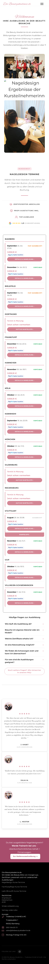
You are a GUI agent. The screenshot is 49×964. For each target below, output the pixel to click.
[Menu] (41, 3)
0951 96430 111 (12, 927)
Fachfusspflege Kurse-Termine (14, 887)
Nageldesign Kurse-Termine (13, 882)
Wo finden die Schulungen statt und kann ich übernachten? (21, 652)
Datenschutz (7, 900)
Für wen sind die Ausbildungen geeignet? (19, 660)
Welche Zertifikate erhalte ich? (19, 639)
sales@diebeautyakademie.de (18, 930)
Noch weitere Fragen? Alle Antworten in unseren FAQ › (24, 671)
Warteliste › (24, 534)
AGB (4, 902)
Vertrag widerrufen (9, 910)
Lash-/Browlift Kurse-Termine (14, 891)
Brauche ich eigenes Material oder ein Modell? (22, 631)
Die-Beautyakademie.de (17, 4)
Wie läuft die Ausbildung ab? (18, 624)
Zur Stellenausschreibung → (25, 856)
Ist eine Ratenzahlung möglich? (19, 645)
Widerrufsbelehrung (10, 906)
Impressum (6, 898)
